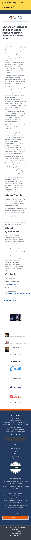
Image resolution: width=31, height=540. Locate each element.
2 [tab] (13, 354)
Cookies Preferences (15, 533)
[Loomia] (15, 387)
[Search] (26, 305)
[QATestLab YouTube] (16, 434)
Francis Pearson (14, 333)
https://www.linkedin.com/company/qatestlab (18, 293)
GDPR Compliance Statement (15, 531)
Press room (13, 12)
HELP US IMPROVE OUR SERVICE (15, 439)
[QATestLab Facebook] (14, 434)
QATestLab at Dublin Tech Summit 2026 (15, 323)
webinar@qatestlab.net (18, 431)
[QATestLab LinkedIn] (11, 434)
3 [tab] (15, 354)
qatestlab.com (12, 284)
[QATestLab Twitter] (19, 434)
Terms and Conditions (19, 527)
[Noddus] (15, 397)
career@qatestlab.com (18, 429)
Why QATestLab (15, 448)
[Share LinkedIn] (22, 47)
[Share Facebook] (20, 47)
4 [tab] (18, 354)
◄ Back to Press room (9, 301)
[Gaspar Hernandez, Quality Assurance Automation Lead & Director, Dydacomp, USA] (7, 349)
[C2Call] (15, 368)
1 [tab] (11, 354)
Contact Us (20, 12)
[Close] (29, 1)
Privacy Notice (15, 529)
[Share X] (25, 47)
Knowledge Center (16, 451)
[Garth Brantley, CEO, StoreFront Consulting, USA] (7, 342)
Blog (9, 12)
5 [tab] (20, 354)
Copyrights (9, 527)
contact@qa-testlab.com (15, 427)
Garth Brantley (14, 341)
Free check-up (8, 7)
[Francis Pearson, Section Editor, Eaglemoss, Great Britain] (7, 335)
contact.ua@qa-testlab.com (17, 288)
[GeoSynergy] (15, 378)
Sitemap (15, 459)
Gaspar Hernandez (15, 347)
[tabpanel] (15, 342)
